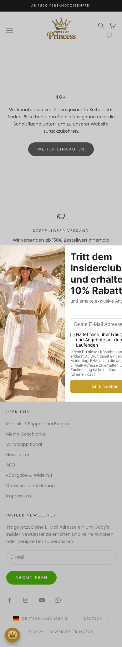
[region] (61, 235)
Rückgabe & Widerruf (29, 475)
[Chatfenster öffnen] (12, 635)
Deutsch (93, 618)
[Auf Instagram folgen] (26, 600)
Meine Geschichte (26, 434)
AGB (10, 465)
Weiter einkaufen (61, 149)
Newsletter (17, 455)
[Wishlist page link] (109, 35)
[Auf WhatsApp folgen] (58, 600)
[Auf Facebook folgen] (9, 600)
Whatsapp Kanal (24, 444)
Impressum (18, 496)
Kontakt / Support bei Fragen (37, 424)
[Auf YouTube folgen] (42, 600)
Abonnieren (31, 577)
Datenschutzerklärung (30, 485)
